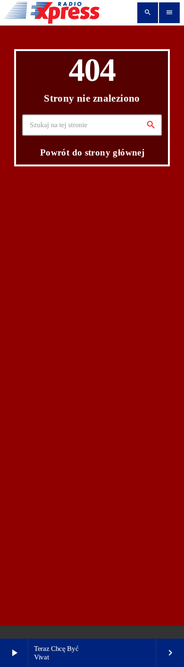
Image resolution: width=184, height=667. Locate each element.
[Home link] (52, 13)
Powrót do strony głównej (92, 152)
